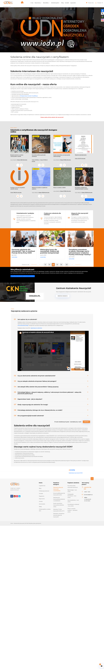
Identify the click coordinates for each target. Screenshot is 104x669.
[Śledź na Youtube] (15, 496)
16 (61, 264)
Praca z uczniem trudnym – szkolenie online (72, 510)
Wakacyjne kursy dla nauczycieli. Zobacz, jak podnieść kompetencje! (49, 251)
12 (45, 264)
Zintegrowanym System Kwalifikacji (29, 95)
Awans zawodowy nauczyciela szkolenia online (58, 505)
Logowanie (73, 2)
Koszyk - (99, 2)
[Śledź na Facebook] (11, 496)
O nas (32, 2)
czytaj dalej (14, 257)
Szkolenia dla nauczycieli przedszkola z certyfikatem (59, 499)
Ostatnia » (78, 264)
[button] (21, 165)
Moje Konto (42, 498)
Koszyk (41, 501)
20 (66, 264)
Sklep (40, 506)
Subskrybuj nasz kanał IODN (76, 473)
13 (49, 264)
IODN (72, 470)
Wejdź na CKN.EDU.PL (63, 295)
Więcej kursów (89, 199)
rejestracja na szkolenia (36, 328)
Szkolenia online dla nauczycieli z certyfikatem (58, 489)
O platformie (42, 485)
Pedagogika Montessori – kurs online (72, 496)
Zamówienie (42, 504)
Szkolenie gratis (55, 2)
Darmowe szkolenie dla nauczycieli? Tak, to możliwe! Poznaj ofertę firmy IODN (23, 251)
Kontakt (67, 2)
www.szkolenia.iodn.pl (23, 325)
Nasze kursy (38, 2)
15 (57, 264)
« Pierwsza (34, 264)
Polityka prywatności (44, 491)
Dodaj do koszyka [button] (82, 165)
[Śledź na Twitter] (19, 496)
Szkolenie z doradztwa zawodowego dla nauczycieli (58, 515)
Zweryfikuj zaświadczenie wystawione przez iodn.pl (22, 276)
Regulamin (41, 496)
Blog (62, 2)
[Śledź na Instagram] (17, 496)
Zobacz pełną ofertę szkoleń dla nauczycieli (52, 117)
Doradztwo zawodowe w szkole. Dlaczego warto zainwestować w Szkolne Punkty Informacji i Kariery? (80, 252)
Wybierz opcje (17, 165)
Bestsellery (46, 2)
